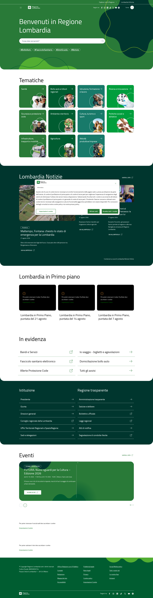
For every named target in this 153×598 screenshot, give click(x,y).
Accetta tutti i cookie (110, 211)
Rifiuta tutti (94, 211)
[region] (77, 197)
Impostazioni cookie (46, 211)
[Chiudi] (115, 183)
